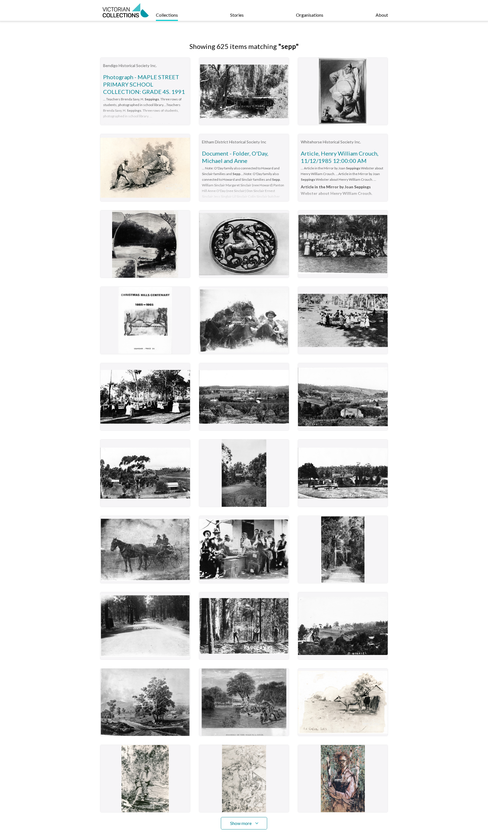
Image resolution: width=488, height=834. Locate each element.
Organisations (309, 15)
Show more (241, 823)
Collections (167, 15)
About (382, 15)
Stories (237, 15)
